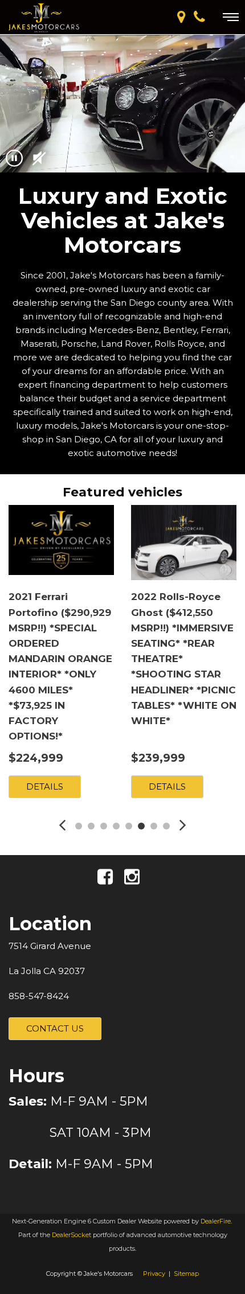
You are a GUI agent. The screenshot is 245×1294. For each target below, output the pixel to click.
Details (44, 786)
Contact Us (55, 1028)
